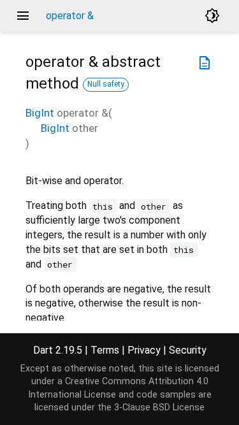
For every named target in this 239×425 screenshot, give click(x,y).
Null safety (105, 84)
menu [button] (23, 16)
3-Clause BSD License (159, 407)
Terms (105, 350)
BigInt (39, 112)
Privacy (144, 350)
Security (187, 350)
